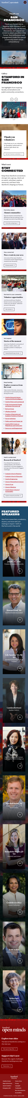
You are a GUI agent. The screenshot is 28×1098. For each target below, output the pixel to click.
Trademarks (18, 1088)
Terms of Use (18, 1081)
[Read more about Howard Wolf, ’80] (14, 603)
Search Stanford (7, 1086)
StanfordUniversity (14, 1077)
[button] (14, 57)
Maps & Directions (7, 1083)
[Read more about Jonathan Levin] (14, 554)
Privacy (17, 1083)
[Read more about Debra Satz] (14, 992)
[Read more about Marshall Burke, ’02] (14, 797)
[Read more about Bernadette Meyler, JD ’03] (14, 846)
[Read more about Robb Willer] (14, 944)
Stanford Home (7, 1081)
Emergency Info (7, 1088)
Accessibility (18, 1093)
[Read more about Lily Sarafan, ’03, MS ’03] (14, 651)
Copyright (17, 1086)
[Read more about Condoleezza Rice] (14, 895)
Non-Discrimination (20, 1090)
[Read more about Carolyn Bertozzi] (14, 700)
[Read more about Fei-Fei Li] (14, 749)
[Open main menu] (25, 2)
